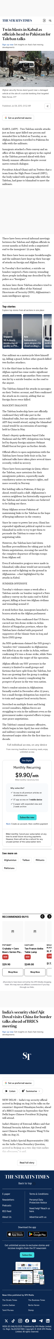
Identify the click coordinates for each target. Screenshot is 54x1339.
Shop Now (13, 972)
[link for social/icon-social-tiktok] (13, 1321)
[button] (44, 20)
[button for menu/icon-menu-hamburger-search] (50, 20)
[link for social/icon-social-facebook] (27, 1321)
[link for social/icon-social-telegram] (41, 1321)
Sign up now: (8, 44)
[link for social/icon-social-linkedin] (48, 1321)
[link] (17, 20)
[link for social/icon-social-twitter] (6, 1321)
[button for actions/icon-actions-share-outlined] (47, 106)
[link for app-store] (15, 1234)
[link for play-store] (38, 1234)
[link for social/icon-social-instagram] (20, 1321)
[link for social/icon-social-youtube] (34, 1321)
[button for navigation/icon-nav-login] (44, 20)
